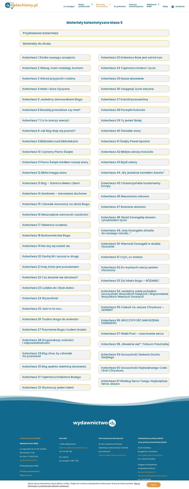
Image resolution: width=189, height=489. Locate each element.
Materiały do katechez (102, 5)
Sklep (165, 6)
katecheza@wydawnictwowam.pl (73, 447)
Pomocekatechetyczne (136, 5)
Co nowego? (69, 6)
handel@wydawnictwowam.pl (150, 455)
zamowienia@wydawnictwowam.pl (152, 475)
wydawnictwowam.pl (146, 472)
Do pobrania (120, 6)
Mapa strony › (26, 475)
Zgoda (153, 485)
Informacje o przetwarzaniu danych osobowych (48, 486)
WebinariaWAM (151, 5)
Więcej (137, 483)
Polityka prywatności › (30, 471)
